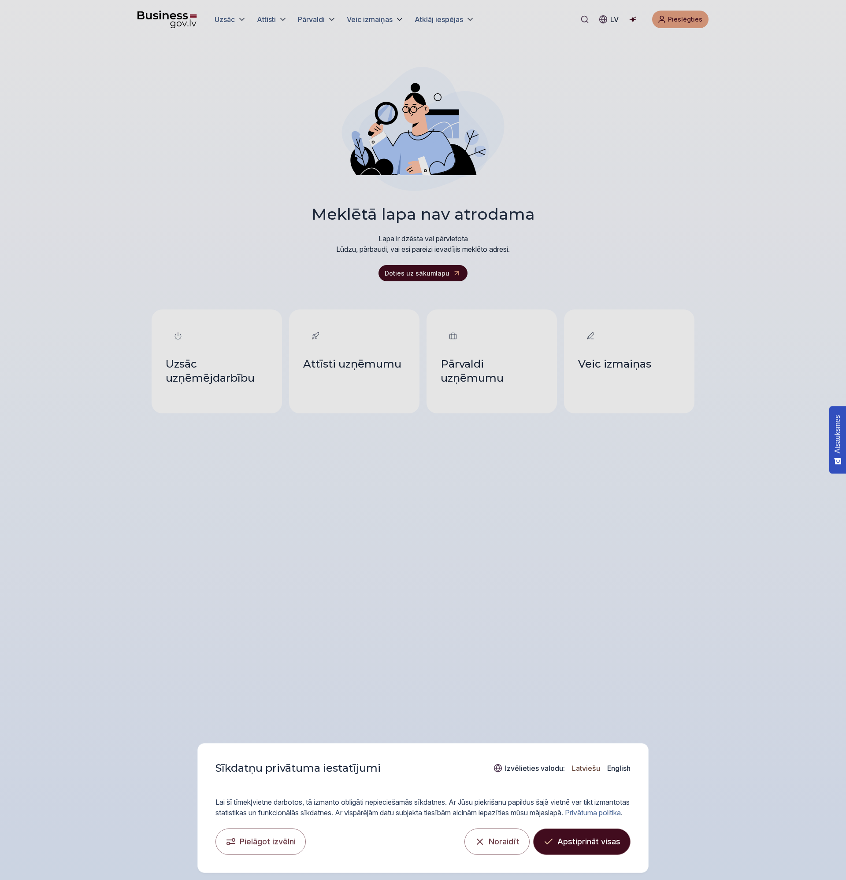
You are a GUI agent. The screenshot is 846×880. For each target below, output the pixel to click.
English (619, 768)
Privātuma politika (593, 812)
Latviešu (586, 768)
